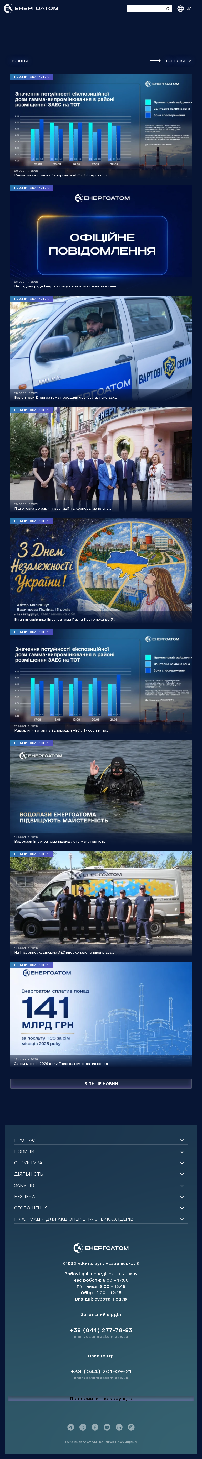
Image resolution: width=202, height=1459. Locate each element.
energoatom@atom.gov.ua (101, 1336)
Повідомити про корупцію (101, 1398)
